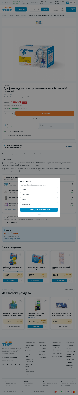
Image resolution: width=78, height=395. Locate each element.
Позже (39, 214)
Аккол (24, 199)
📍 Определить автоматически (39, 210)
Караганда (25, 194)
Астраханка (26, 204)
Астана (24, 189)
